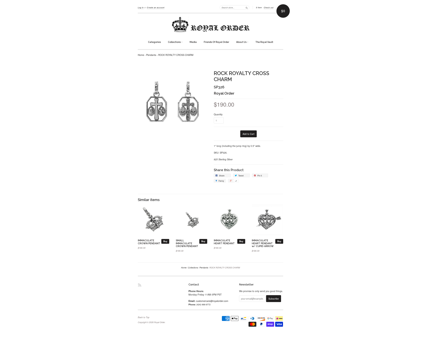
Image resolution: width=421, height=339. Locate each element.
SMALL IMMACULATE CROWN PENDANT (187, 243)
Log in (141, 7)
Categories (154, 42)
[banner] (210, 24)
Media (193, 42)
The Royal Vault (264, 42)
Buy (165, 241)
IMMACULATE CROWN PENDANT (149, 242)
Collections (174, 42)
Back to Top (143, 317)
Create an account (155, 7)
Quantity (218, 114)
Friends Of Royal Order (216, 42)
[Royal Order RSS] (139, 285)
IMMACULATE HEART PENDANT (224, 242)
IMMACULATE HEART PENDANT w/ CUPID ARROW (263, 243)
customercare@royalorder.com (212, 301)
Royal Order (224, 93)
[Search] (247, 7)
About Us (241, 42)
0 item (259, 7)
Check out (268, 7)
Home (141, 54)
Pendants (151, 54)
